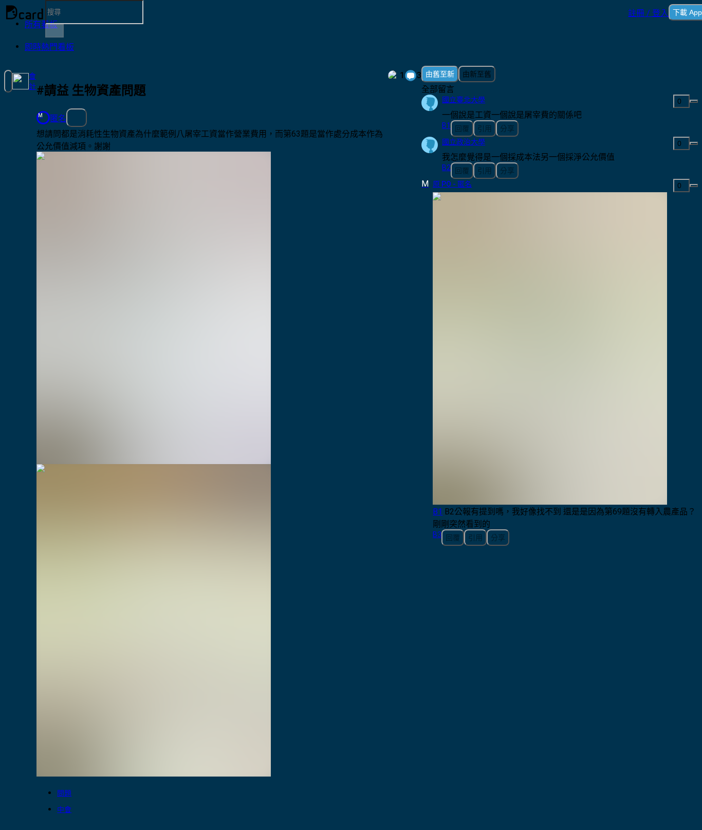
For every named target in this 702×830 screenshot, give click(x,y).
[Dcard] (24, 12)
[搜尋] (54, 31)
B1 (437, 512)
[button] (648, 12)
